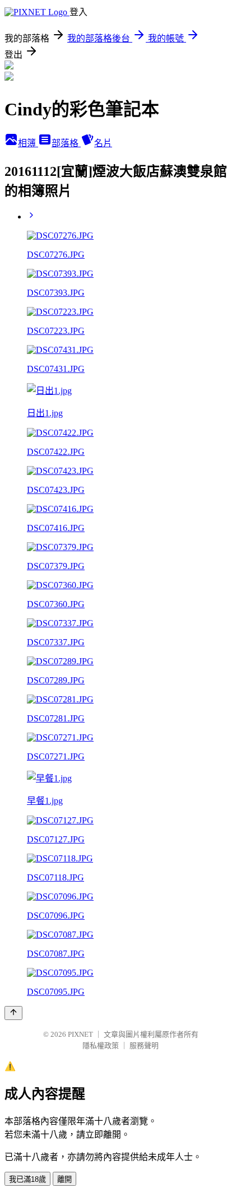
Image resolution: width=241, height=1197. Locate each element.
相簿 (28, 143)
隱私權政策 (100, 1045)
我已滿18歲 (27, 1179)
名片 (103, 143)
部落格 (66, 143)
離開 (64, 1179)
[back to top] (13, 1013)
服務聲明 (144, 1045)
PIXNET (80, 1034)
